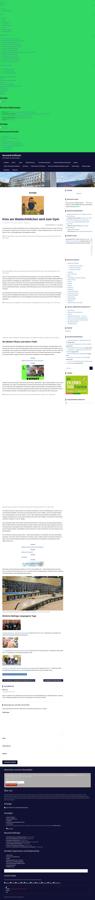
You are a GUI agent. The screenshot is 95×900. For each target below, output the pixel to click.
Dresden (5, 674)
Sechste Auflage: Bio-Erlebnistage (76, 353)
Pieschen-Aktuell (56, 825)
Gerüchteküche (6, 22)
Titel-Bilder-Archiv (7, 31)
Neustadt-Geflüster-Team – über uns (11, 142)
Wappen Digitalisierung (11, 819)
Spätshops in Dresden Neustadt (10, 56)
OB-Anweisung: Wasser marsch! (53, 681)
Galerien (70, 283)
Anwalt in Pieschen (10, 817)
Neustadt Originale (7, 29)
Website (4, 753)
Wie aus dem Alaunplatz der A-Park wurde (78, 344)
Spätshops (70, 287)
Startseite (2, 3)
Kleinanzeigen (3, 88)
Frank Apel (48, 285)
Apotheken (70, 272)
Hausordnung (6, 136)
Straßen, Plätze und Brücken (9, 61)
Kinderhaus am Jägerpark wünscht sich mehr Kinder (21, 112)
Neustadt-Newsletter (7, 147)
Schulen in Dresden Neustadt (10, 54)
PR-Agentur (9, 820)
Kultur (3, 18)
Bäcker (69, 276)
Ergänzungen (5, 712)
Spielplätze (70, 289)
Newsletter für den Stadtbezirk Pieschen (15, 822)
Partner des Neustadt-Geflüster (8, 80)
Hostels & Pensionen (73, 291)
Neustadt (24, 674)
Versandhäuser (9, 824)
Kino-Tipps (5, 24)
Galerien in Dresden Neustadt (10, 50)
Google (56, 225)
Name (4, 738)
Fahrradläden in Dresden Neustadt (11, 44)
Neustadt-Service (4, 35)
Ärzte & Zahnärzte (72, 274)
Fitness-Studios (72, 279)
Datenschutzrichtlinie (71, 775)
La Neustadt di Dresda (8, 71)
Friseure (70, 281)
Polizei (4, 8)
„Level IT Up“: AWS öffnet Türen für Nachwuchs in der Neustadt (33, 114)
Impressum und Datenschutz (9, 138)
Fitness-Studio (11, 674)
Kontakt (2, 78)
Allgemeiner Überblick (73, 263)
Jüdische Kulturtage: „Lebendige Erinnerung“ (79, 340)
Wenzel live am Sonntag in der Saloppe (78, 357)
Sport (3, 20)
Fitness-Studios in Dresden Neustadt (11, 46)
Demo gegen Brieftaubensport (24, 117)
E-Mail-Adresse (6, 746)
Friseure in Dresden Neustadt (9, 48)
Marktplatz (3, 92)
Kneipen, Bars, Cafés (73, 293)
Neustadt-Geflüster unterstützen (8, 76)
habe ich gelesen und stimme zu (15, 779)
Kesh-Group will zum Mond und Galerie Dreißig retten (19, 681)
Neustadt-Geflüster (11, 155)
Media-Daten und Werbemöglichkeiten (12, 144)
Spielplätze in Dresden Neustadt (10, 58)
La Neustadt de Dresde (8, 69)
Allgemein (2, 94)
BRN (3, 27)
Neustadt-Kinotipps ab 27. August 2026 (21, 116)
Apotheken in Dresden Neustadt (10, 39)
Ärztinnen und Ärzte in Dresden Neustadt (13, 40)
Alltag (1, 14)
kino (20, 674)
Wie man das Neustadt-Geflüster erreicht (10, 86)
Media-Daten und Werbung (7, 84)
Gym (17, 674)
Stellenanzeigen (4, 90)
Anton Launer (5, 116)
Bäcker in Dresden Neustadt (9, 42)
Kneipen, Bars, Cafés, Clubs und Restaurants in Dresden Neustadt (19, 52)
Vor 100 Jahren (6, 25)
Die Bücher (3, 82)
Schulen (70, 285)
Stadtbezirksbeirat (7, 10)
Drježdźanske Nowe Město (9, 73)
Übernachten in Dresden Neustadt (11, 60)
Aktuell (2, 5)
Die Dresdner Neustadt (6, 65)
